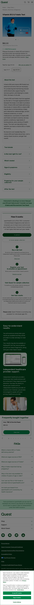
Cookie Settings (17, 602)
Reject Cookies (17, 597)
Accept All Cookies (17, 593)
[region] (17, 588)
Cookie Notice (20, 589)
